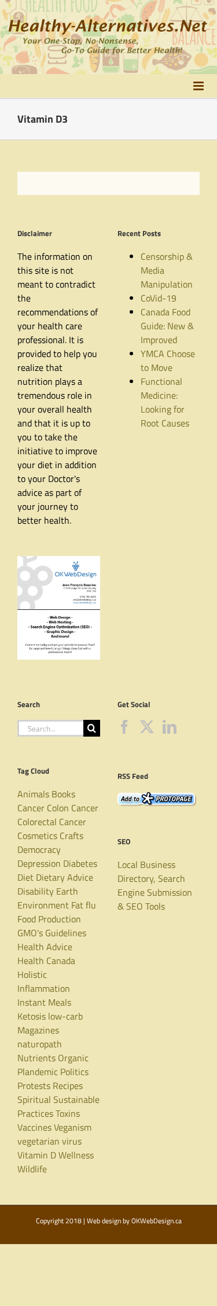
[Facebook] (124, 727)
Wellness (76, 1155)
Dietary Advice (64, 877)
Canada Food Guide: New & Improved (167, 326)
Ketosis (31, 1016)
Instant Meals (44, 1002)
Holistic (32, 974)
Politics (74, 1072)
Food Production (49, 919)
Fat (77, 905)
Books (63, 794)
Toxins (68, 1113)
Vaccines (34, 1127)
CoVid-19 (158, 298)
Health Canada (46, 960)
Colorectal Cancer (51, 822)
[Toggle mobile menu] (199, 86)
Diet (25, 877)
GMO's (30, 933)
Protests (33, 1085)
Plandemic (37, 1072)
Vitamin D (36, 1155)
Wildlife (32, 1169)
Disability (35, 891)
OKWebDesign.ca (156, 1220)
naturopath (39, 1044)
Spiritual (34, 1099)
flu (91, 905)
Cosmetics (37, 836)
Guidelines (65, 933)
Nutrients (36, 1058)
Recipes (68, 1085)
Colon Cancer (72, 808)
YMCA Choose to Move (168, 360)
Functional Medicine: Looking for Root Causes (165, 402)
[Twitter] (147, 727)
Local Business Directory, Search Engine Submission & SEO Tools (154, 885)
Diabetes (80, 863)
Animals (33, 794)
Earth (67, 891)
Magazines (38, 1030)
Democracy (39, 849)
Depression (39, 863)
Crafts (71, 836)
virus (72, 1141)
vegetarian (38, 1141)
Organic (73, 1058)
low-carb (65, 1016)
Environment (43, 905)
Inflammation (43, 988)
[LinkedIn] (169, 727)
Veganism (72, 1127)
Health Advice (44, 947)
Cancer (31, 808)
